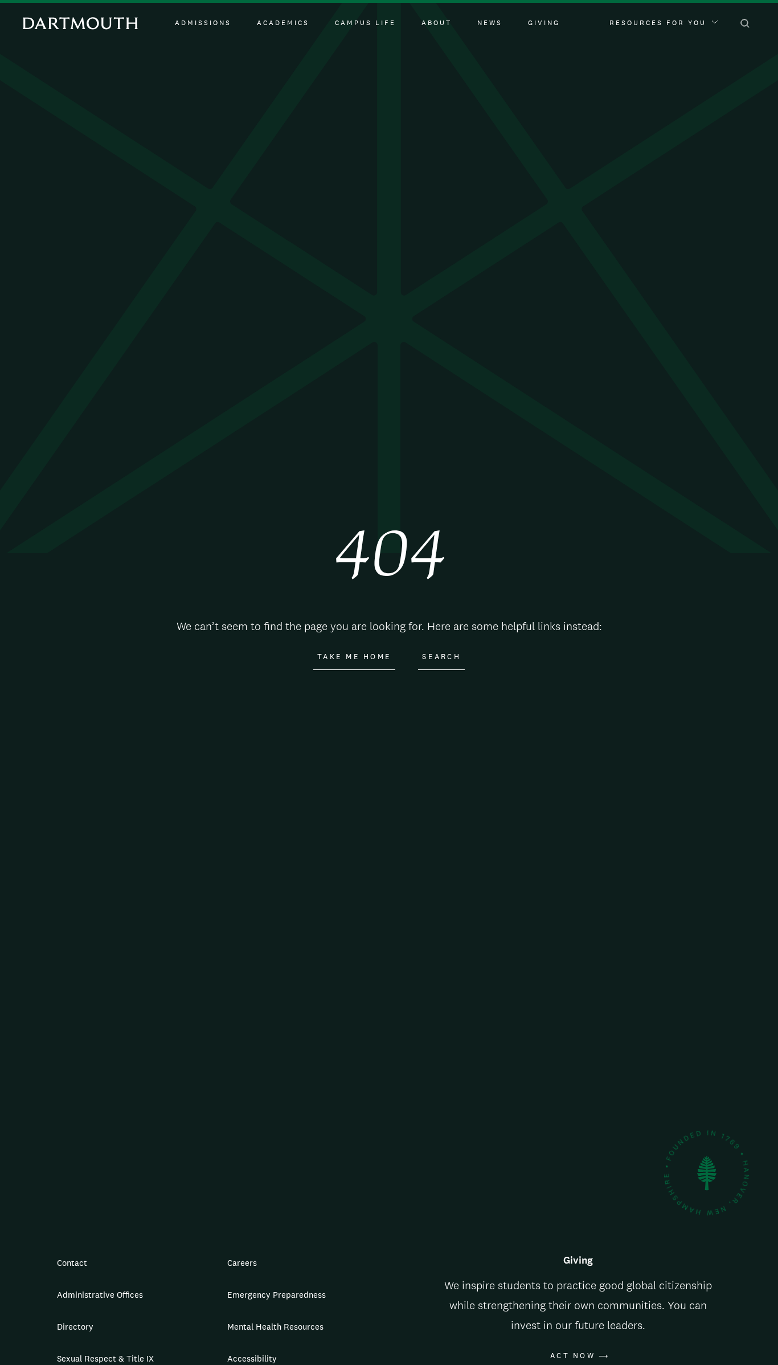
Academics (283, 22)
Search (441, 656)
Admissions (203, 22)
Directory (75, 1326)
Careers (242, 1262)
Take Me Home (354, 656)
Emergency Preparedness (276, 1294)
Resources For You (657, 22)
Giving (544, 22)
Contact (72, 1262)
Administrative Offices (100, 1294)
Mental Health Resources (275, 1326)
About (436, 22)
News (489, 22)
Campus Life (365, 22)
